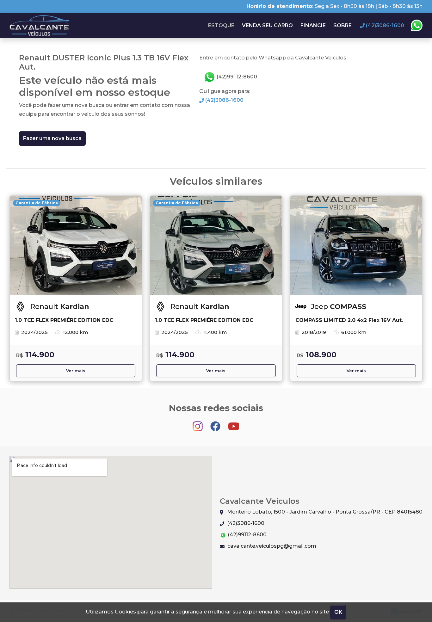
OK (338, 612)
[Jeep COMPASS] (356, 245)
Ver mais (75, 370)
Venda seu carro (267, 25)
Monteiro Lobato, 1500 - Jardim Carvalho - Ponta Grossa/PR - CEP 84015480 (324, 512)
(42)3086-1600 (224, 100)
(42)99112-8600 (236, 77)
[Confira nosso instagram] (198, 423)
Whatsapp (416, 25)
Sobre (342, 25)
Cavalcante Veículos (39, 25)
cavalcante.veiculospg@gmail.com (271, 546)
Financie (313, 25)
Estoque (221, 25)
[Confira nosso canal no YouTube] (234, 423)
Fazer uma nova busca (52, 138)
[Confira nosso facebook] (216, 423)
